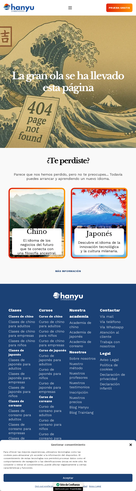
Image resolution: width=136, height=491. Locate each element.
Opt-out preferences (46, 486)
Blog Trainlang (81, 412)
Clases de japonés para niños (19, 391)
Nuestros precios (77, 400)
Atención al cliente (109, 334)
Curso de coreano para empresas (50, 438)
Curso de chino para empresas (51, 343)
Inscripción (78, 392)
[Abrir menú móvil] (70, 7)
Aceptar (68, 478)
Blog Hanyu (79, 407)
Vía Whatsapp (112, 327)
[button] (130, 445)
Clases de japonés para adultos (19, 364)
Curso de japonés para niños (50, 373)
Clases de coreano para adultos (19, 415)
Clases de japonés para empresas (19, 378)
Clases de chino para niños (21, 343)
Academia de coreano (80, 344)
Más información (68, 271)
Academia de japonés (80, 334)
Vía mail (107, 316)
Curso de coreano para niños (50, 424)
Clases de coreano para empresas (19, 428)
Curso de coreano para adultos (50, 410)
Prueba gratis (119, 7)
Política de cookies (109, 367)
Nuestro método (76, 366)
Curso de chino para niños (51, 333)
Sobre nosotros (82, 358)
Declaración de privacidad (112, 376)
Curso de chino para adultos (51, 324)
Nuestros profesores (78, 375)
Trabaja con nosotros (110, 344)
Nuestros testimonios (79, 385)
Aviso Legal (95, 486)
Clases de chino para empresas (21, 333)
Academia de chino (80, 325)
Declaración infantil (110, 386)
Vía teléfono (110, 322)
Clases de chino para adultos (21, 324)
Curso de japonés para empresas (50, 387)
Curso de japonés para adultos (50, 360)
